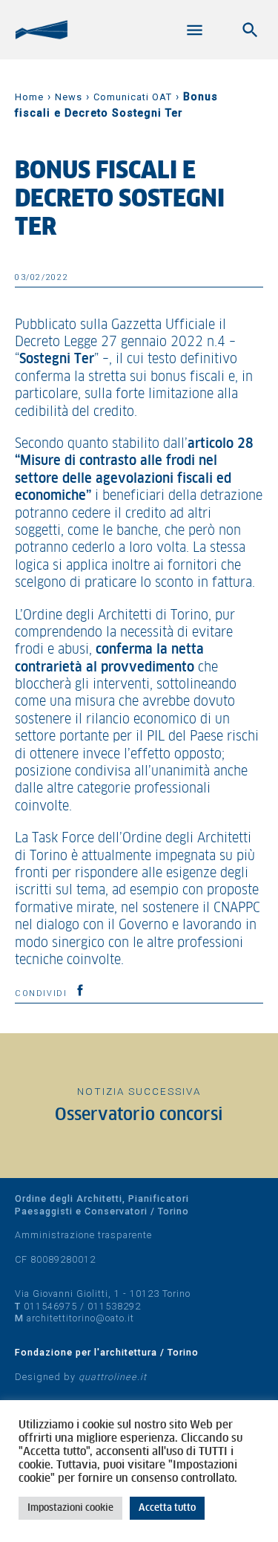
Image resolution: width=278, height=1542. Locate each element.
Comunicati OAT (132, 97)
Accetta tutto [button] (167, 1508)
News (68, 97)
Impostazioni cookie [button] (70, 1508)
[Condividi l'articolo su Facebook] (80, 990)
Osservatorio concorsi (139, 1115)
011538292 (114, 1306)
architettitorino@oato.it (80, 1318)
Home (29, 97)
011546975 (50, 1306)
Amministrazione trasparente (83, 1234)
